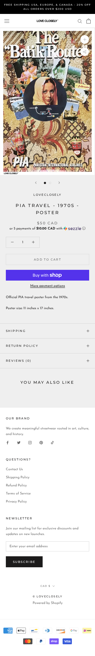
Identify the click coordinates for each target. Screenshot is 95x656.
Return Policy (22, 346)
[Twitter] (18, 442)
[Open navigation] (6, 20)
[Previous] (36, 183)
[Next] (59, 183)
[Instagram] (30, 442)
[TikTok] (52, 442)
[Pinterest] (41, 442)
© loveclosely (48, 596)
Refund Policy (16, 485)
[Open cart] (88, 21)
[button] (47, 228)
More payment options (47, 286)
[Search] (80, 21)
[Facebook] (7, 442)
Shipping (16, 331)
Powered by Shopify (48, 603)
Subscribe (24, 562)
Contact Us (14, 469)
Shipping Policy (17, 477)
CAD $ (45, 586)
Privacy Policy (16, 501)
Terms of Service (18, 493)
